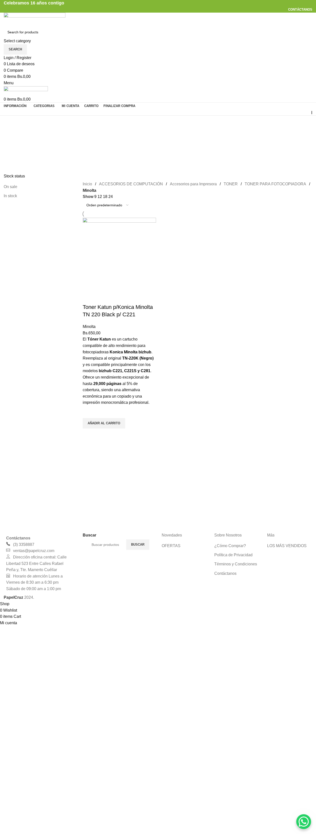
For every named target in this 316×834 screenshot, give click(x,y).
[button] (104, 423)
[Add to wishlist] (89, 412)
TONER (231, 184)
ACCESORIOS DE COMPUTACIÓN (131, 184)
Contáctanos (225, 573)
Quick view (89, 434)
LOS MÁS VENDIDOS (287, 546)
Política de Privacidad (233, 555)
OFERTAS (171, 546)
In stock (10, 196)
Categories (14, 146)
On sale (10, 187)
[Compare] (89, 297)
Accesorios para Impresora (193, 184)
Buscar (137, 544)
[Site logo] (34, 19)
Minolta (89, 326)
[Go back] (10, 122)
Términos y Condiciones (235, 564)
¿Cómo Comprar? (230, 546)
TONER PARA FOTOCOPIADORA (275, 184)
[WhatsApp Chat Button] (303, 821)
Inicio (87, 184)
